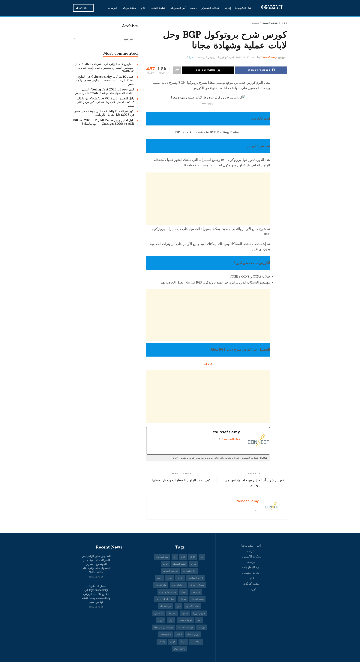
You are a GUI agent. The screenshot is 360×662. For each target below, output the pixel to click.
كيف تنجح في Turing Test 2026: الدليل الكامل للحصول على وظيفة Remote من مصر (104, 91)
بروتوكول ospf (178, 585)
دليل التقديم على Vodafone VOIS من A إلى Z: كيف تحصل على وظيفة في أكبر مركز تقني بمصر (105, 101)
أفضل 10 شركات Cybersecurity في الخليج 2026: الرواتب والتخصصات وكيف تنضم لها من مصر (104, 80)
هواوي (172, 641)
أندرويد (193, 564)
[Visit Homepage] (272, 8)
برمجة (193, 8)
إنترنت (227, 8)
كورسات (112, 8)
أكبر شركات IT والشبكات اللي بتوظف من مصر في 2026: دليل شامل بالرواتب (104, 112)
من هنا (208, 363)
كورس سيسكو (193, 634)
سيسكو (255, 23)
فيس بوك (172, 613)
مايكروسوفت (165, 634)
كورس (161, 620)
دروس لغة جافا (197, 599)
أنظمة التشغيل (157, 8)
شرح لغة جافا (165, 606)
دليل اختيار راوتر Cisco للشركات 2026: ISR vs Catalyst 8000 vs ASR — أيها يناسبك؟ (103, 121)
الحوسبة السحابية (170, 571)
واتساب (161, 641)
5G (201, 557)
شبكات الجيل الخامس (165, 599)
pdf (183, 557)
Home (284, 23)
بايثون (169, 578)
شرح (178, 606)
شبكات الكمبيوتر (210, 8)
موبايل (183, 641)
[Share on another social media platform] (177, 70)
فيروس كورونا (199, 613)
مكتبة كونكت (129, 8)
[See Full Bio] (220, 439)
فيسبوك (185, 613)
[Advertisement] (208, 198)
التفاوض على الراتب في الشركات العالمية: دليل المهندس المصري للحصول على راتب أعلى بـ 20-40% (104, 67)
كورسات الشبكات (185, 627)
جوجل (183, 592)
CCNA (192, 557)
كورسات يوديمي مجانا (163, 627)
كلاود (142, 8)
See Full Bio (231, 439)
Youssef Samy (268, 57)
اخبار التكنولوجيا (243, 8)
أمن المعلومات (178, 8)
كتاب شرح (158, 613)
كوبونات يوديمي (216, 57)
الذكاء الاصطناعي (195, 578)
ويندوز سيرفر (179, 648)
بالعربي (180, 578)
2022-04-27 (243, 57)
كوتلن (171, 620)
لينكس (179, 634)
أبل (174, 557)
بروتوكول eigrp (197, 585)
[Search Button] (77, 8)
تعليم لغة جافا (160, 585)
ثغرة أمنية (195, 592)
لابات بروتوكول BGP (184, 457)
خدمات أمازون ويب (167, 592)
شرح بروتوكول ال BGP (226, 457)
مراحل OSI (196, 641)
